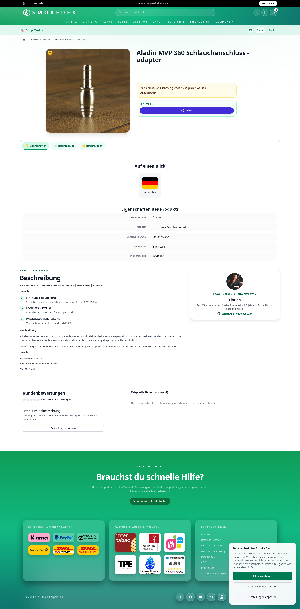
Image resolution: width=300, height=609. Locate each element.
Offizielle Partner (211, 540)
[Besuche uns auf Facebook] (190, 597)
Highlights (175, 22)
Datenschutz (208, 556)
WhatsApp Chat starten (152, 501)
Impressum (207, 567)
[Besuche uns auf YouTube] (201, 597)
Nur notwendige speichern (262, 586)
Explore (273, 30)
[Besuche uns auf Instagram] (180, 597)
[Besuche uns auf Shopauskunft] (174, 564)
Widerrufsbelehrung (213, 551)
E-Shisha (90, 22)
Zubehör (140, 22)
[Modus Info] (250, 30)
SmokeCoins (200, 22)
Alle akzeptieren (262, 576)
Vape (157, 22)
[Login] (256, 12)
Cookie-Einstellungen (213, 573)
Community (225, 22)
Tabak (107, 22)
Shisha (71, 22)
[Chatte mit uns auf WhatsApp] (222, 597)
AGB (203, 562)
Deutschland (268, 3)
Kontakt (205, 534)
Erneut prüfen (148, 92)
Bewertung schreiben (63, 428)
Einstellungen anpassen (262, 597)
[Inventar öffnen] (264, 12)
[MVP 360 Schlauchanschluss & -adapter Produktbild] (88, 91)
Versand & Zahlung (212, 545)
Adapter (46, 39)
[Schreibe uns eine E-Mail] (211, 597)
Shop (260, 30)
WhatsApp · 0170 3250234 (234, 313)
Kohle (123, 22)
